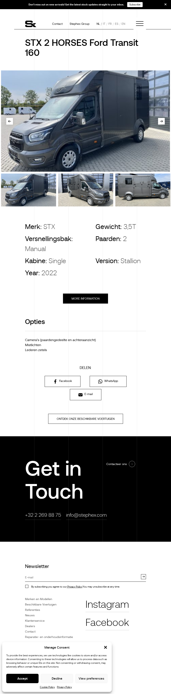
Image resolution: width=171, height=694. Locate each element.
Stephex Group (79, 23)
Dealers (30, 626)
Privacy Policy (64, 687)
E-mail (88, 394)
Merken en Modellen (38, 599)
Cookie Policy (47, 687)
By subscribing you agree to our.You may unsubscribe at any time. (75, 586)
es (116, 23)
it (104, 23)
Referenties (32, 609)
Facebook (65, 381)
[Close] (162, 5)
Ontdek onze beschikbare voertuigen (85, 418)
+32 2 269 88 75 (43, 515)
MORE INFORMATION (85, 298)
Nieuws (30, 615)
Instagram (107, 604)
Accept (22, 678)
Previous (9, 121)
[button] (105, 647)
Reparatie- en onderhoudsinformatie (49, 637)
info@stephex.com (86, 515)
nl (98, 23)
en (123, 23)
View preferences (91, 678)
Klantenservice (35, 620)
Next (161, 121)
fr (110, 23)
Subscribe (135, 4)
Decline (57, 678)
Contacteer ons (116, 464)
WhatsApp (110, 381)
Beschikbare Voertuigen (41, 604)
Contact (57, 23)
